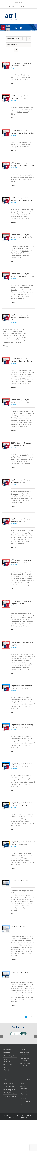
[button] (1, 1036)
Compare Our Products (8, 1060)
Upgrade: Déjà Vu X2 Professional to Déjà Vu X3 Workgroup (22, 764)
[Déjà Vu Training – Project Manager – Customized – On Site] (6, 165)
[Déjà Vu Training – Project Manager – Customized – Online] (6, 133)
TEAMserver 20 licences (19, 972)
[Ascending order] (29, 38)
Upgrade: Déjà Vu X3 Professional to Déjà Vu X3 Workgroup (22, 686)
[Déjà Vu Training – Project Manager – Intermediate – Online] (6, 276)
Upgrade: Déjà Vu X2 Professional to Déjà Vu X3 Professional (22, 804)
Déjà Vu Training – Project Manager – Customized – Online (22, 131)
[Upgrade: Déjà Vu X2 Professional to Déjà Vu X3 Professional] (6, 805)
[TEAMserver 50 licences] (6, 883)
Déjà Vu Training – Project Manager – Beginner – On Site (21, 400)
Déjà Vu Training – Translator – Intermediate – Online (22, 520)
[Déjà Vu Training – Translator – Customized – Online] (6, 65)
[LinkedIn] (30, 1101)
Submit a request (9, 1086)
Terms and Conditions (22, 1117)
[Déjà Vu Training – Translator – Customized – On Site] (6, 98)
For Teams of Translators (25, 1059)
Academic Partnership (25, 1093)
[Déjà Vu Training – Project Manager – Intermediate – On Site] (6, 317)
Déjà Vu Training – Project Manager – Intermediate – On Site (21, 317)
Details (14, 83)
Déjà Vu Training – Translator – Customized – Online (22, 64)
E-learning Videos (9, 1090)
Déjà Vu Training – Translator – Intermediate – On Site (22, 561)
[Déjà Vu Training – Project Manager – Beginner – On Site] (6, 402)
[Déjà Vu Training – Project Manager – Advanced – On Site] (6, 237)
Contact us (24, 1083)
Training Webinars (9, 1093)
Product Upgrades (9, 1056)
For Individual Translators (25, 1053)
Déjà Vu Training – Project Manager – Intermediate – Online (22, 274)
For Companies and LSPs (25, 1064)
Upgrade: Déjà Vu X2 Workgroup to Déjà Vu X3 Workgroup (22, 725)
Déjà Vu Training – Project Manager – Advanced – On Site (22, 235)
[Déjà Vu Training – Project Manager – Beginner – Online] (6, 361)
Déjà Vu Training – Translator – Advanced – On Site (22, 481)
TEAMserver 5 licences (19, 926)
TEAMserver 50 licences (19, 881)
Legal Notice (12, 1117)
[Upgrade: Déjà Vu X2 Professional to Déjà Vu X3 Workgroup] (6, 766)
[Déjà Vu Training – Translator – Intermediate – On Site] (6, 562)
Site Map (29, 1116)
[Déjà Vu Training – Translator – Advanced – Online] (6, 445)
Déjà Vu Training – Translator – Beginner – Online (22, 602)
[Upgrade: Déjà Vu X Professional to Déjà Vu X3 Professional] (6, 844)
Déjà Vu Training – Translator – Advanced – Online (22, 444)
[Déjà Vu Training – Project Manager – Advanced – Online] (6, 200)
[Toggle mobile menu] (33, 12)
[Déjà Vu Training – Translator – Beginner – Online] (6, 604)
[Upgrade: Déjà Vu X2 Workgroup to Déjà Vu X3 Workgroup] (6, 727)
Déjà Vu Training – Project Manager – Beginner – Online (21, 359)
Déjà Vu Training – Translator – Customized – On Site (22, 96)
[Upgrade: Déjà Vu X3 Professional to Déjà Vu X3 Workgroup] (6, 688)
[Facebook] (21, 1101)
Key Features (8, 1064)
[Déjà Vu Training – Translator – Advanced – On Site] (6, 482)
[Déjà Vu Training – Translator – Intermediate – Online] (6, 521)
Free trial (7, 1052)
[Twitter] (24, 1101)
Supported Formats (7, 1069)
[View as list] (20, 50)
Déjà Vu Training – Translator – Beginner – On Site (22, 643)
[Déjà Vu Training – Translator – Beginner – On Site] (6, 645)
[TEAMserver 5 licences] (6, 929)
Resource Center (9, 1083)
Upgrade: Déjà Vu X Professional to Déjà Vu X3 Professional (23, 843)
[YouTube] (27, 1101)
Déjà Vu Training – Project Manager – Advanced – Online (21, 199)
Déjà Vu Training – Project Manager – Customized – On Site (22, 164)
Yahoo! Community (10, 1096)
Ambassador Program (25, 1087)
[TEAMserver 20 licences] (6, 974)
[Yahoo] (21, 1105)
